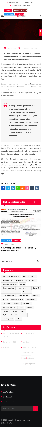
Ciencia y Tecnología (10, 284)
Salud (22, 311)
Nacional (16, 303)
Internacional (30, 299)
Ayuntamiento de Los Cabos (25, 280)
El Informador (8, 397)
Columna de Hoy (8, 288)
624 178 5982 (28, 2)
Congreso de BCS (23, 288)
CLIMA (22, 284)
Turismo (23, 315)
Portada (14, 311)
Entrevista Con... (23, 296)
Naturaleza (26, 303)
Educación (26, 292)
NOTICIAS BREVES (9, 307)
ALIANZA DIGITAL (29, 276)
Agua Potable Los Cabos (11, 276)
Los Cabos (6, 303)
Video (18, 319)
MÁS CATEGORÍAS (29, 347)
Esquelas (35, 296)
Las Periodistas (8, 392)
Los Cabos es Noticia (10, 402)
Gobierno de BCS (17, 299)
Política (5, 311)
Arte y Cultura (7, 280)
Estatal (5, 299)
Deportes (6, 292)
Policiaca (29, 307)
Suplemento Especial (10, 315)
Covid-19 (36, 288)
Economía (16, 292)
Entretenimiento (8, 296)
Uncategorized (8, 319)
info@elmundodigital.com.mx (21, 5)
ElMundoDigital (6, 423)
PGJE (21, 307)
